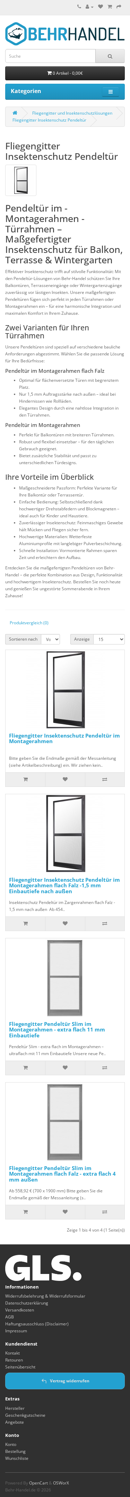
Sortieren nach (23, 639)
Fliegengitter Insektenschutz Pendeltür (49, 120)
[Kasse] (118, 7)
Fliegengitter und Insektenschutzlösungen (72, 113)
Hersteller (15, 1408)
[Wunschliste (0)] (100, 7)
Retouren (14, 1360)
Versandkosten (19, 1310)
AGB (9, 1317)
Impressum (16, 1331)
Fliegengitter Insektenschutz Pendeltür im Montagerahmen (64, 738)
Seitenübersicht (20, 1367)
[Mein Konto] (90, 7)
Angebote (14, 1422)
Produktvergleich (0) (29, 623)
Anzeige (82, 639)
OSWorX (61, 1483)
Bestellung (15, 1451)
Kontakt (12, 1353)
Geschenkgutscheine (25, 1415)
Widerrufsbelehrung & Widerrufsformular (45, 1296)
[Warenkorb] (109, 7)
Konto (10, 1444)
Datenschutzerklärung (26, 1303)
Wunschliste (16, 1458)
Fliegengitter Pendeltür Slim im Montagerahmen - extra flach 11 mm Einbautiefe (57, 1029)
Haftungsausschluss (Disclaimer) (37, 1324)
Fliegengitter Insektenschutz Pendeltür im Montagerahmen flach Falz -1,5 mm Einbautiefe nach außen (64, 885)
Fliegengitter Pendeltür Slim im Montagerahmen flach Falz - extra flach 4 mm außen (62, 1174)
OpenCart (38, 1483)
